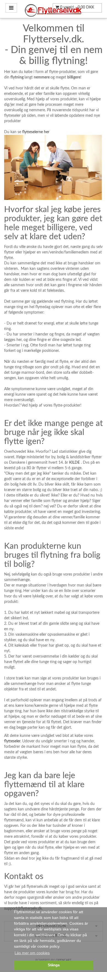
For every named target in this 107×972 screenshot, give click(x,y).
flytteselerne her (35, 132)
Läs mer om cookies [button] (32, 953)
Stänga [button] (54, 965)
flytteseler (12, 741)
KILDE (74, 463)
